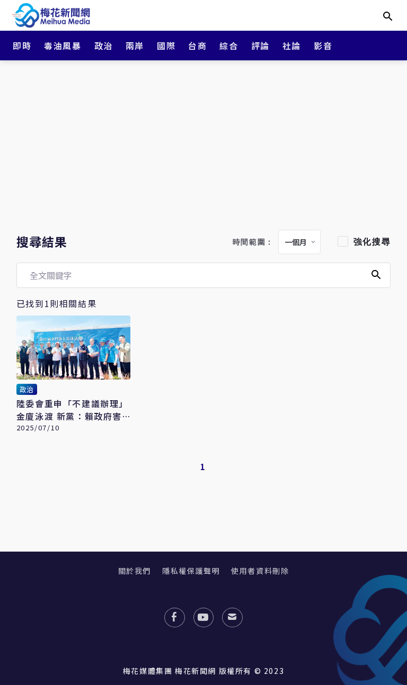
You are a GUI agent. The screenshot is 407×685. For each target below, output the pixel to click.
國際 (166, 45)
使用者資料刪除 (260, 570)
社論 (291, 45)
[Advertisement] (203, 143)
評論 (260, 45)
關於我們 (134, 570)
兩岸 (135, 45)
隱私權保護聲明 (191, 570)
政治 (103, 45)
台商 (197, 45)
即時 (22, 45)
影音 (323, 45)
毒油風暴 (62, 45)
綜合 (228, 45)
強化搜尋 (372, 241)
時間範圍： (253, 242)
